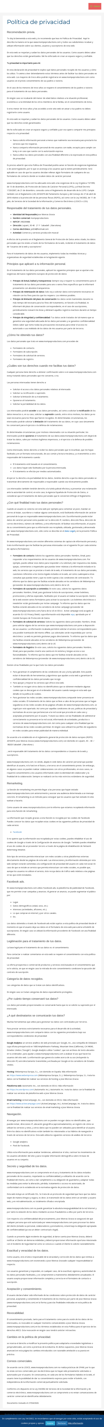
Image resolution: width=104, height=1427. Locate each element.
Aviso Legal (70, 531)
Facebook (17, 832)
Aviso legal (60, 1414)
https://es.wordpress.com (21, 1089)
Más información (75, 1423)
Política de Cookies (40, 1414)
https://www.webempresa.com (24, 1075)
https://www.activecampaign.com (25, 1103)
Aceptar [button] (50, 1423)
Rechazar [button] (62, 1423)
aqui (72, 614)
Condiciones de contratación (85, 1414)
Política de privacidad (15, 1414)
